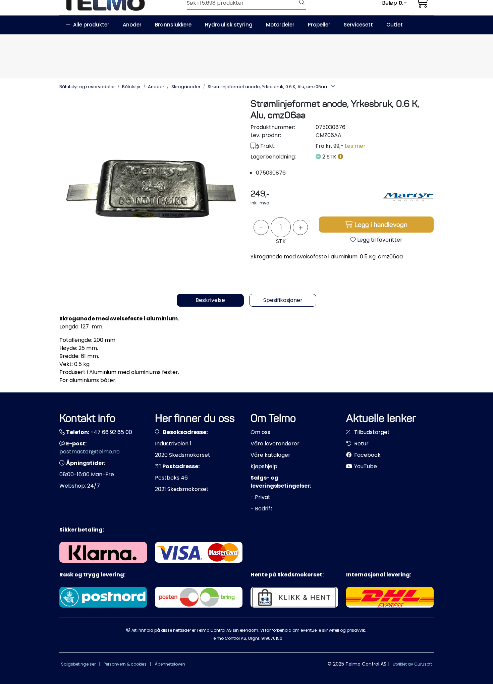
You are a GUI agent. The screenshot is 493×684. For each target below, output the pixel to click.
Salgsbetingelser (78, 664)
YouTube (365, 466)
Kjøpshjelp (264, 466)
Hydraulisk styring (229, 24)
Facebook (367, 455)
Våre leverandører (275, 443)
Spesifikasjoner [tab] (283, 300)
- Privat (260, 497)
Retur (361, 443)
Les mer (355, 146)
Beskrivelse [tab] (210, 300)
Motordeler (280, 24)
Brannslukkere (173, 24)
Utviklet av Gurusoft (412, 664)
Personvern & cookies (125, 664)
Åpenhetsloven (170, 664)
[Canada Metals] (408, 197)
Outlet (394, 24)
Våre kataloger (270, 455)
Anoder (132, 24)
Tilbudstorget (371, 432)
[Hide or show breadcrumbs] (333, 86)
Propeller (319, 24)
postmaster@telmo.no (89, 451)
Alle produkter (89, 24)
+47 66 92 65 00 (111, 432)
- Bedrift (262, 508)
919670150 (271, 638)
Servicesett (358, 24)
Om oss (260, 432)
